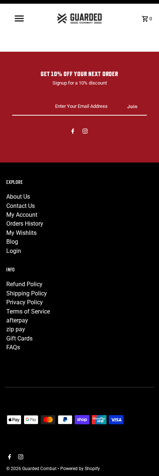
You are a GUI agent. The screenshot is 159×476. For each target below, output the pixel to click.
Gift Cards (19, 338)
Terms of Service (28, 311)
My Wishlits (21, 232)
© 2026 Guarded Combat (32, 468)
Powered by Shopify (80, 468)
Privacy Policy (24, 302)
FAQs (13, 347)
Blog (12, 241)
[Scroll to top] (143, 456)
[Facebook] (72, 132)
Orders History (24, 223)
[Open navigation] (20, 18)
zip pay (15, 329)
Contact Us (20, 205)
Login (13, 250)
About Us (18, 196)
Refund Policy (24, 284)
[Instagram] (85, 132)
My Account (21, 214)
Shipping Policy (26, 293)
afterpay (17, 320)
